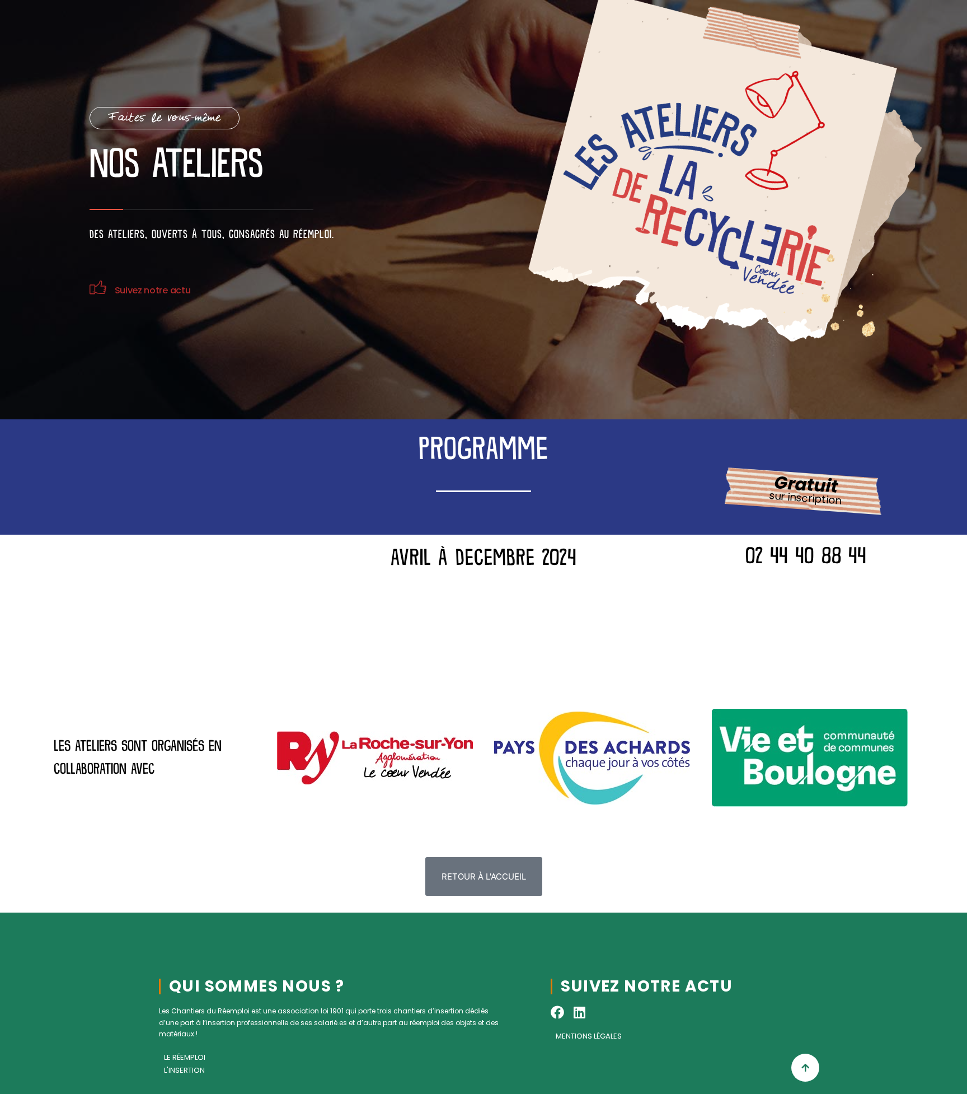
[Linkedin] (579, 1012)
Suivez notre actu (152, 290)
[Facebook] (557, 1012)
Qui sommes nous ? (257, 986)
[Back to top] (805, 1068)
